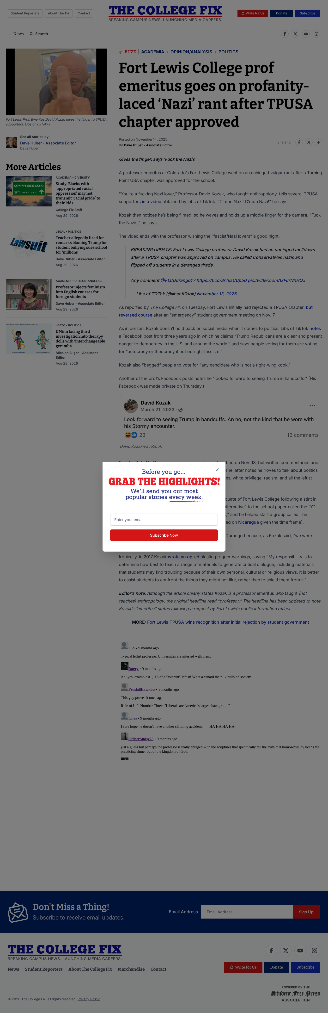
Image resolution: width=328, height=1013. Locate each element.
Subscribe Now (164, 535)
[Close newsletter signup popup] (217, 470)
